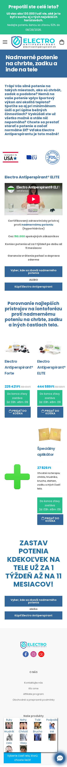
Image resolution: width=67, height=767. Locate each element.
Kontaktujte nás (33, 682)
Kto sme (34, 688)
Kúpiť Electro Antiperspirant (33, 286)
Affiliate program (33, 694)
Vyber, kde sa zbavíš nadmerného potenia (34, 271)
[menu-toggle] (5, 42)
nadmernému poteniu (37, 224)
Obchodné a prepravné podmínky (34, 699)
